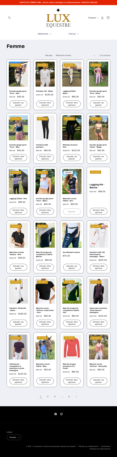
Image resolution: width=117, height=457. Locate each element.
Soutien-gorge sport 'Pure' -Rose (98, 92)
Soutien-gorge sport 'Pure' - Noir (18, 92)
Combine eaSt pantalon (42, 146)
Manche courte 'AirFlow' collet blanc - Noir (45, 310)
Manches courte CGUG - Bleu (43, 365)
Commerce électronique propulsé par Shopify (59, 446)
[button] (9, 18)
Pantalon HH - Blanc (44, 91)
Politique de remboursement (100, 449)
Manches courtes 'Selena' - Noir (16, 253)
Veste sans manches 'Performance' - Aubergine (98, 310)
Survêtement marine (71, 252)
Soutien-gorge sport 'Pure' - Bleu (18, 146)
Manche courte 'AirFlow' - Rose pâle (98, 365)
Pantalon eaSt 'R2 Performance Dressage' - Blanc (97, 254)
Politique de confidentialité (88, 446)
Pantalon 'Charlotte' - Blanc (17, 309)
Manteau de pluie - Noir (70, 146)
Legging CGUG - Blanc (69, 92)
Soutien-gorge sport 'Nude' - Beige (98, 146)
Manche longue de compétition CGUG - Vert (71, 310)
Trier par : (49, 55)
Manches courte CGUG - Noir (69, 200)
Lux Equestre (37, 446)
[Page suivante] (76, 396)
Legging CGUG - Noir (18, 198)
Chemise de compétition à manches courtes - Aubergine (17, 367)
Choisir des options (45, 104)
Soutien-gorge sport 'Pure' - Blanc (44, 200)
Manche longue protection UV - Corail (69, 366)
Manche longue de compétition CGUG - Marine (44, 254)
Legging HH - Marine (97, 186)
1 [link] (40, 396)
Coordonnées (105, 446)
